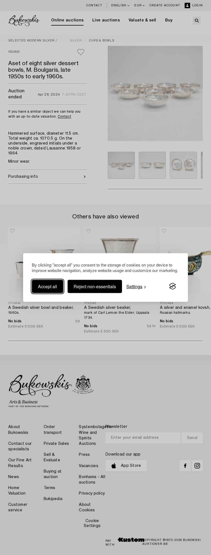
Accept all (47, 286)
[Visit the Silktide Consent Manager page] (172, 286)
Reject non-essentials (95, 286)
